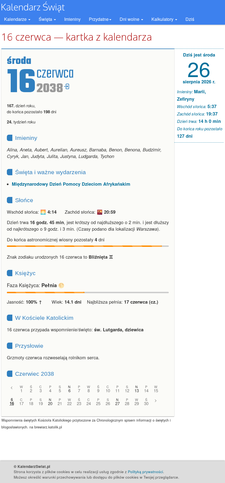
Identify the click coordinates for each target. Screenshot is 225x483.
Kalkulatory (163, 19)
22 (69, 403)
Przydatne (99, 19)
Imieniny (72, 19)
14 (146, 390)
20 (50, 403)
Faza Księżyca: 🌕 (35, 285)
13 (136, 390)
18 (31, 403)
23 (79, 403)
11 (117, 390)
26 (108, 403)
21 (60, 403)
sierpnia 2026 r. (199, 81)
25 (98, 403)
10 (108, 390)
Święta (46, 19)
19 (40, 403)
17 (21, 403)
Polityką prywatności (145, 471)
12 (127, 390)
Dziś (189, 19)
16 (12, 403)
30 (146, 403)
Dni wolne (130, 19)
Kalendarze (16, 19)
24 (88, 403)
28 (127, 403)
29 (136, 403)
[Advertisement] (199, 230)
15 (156, 390)
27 (117, 403)
